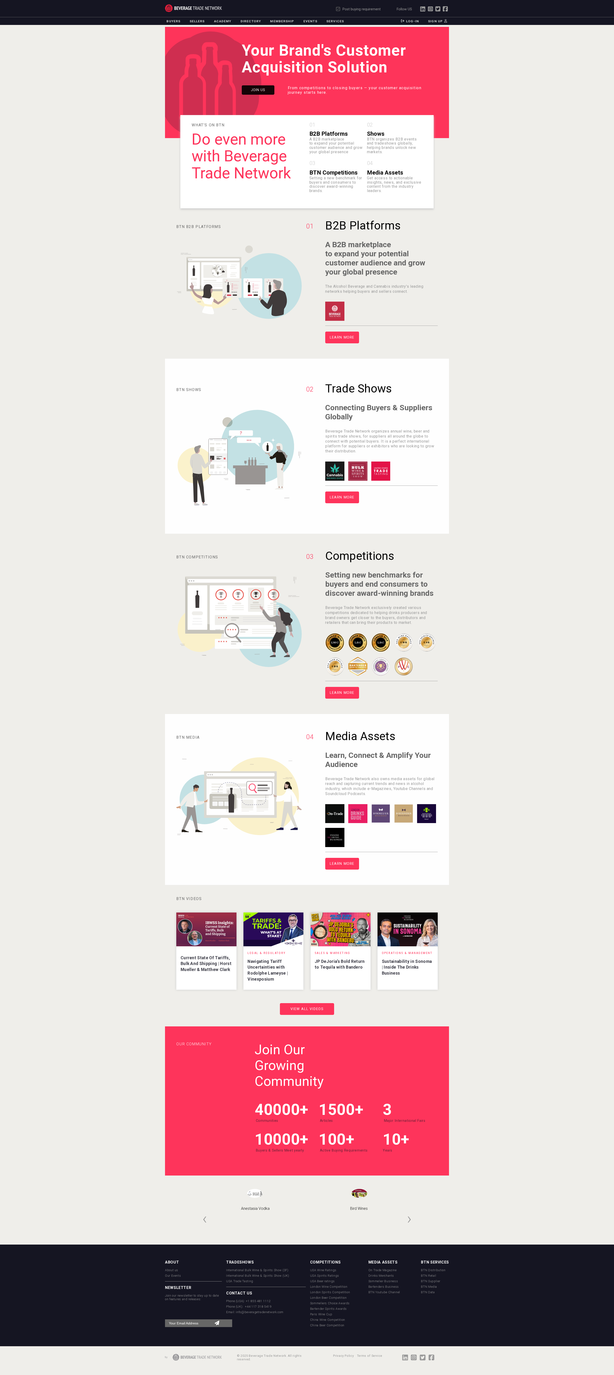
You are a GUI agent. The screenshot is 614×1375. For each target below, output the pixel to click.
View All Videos (307, 1009)
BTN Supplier (430, 1281)
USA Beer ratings (322, 1281)
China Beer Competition (327, 1325)
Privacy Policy (343, 1355)
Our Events (173, 1275)
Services (335, 21)
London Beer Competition (328, 1297)
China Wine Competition (327, 1320)
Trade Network (193, 8)
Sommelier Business (383, 1281)
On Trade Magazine (382, 1270)
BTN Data (428, 1292)
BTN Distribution (433, 1270)
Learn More (342, 337)
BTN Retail (428, 1275)
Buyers (173, 21)
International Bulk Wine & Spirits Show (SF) (257, 1270)
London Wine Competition (329, 1286)
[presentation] (204, 1219)
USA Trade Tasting (239, 1281)
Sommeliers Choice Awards (330, 1303)
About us (171, 1270)
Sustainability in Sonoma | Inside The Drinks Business (407, 967)
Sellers (197, 21)
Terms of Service (369, 1355)
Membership (282, 21)
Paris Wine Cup (321, 1314)
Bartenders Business (383, 1286)
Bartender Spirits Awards (328, 1309)
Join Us (258, 90)
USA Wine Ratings (323, 1270)
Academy (222, 21)
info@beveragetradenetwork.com (259, 1312)
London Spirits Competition (330, 1292)
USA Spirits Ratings (324, 1275)
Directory (251, 21)
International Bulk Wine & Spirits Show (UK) (257, 1275)
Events (310, 21)
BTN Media (429, 1286)
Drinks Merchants (381, 1275)
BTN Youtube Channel (384, 1292)
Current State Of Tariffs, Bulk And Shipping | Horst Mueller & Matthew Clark (206, 963)
